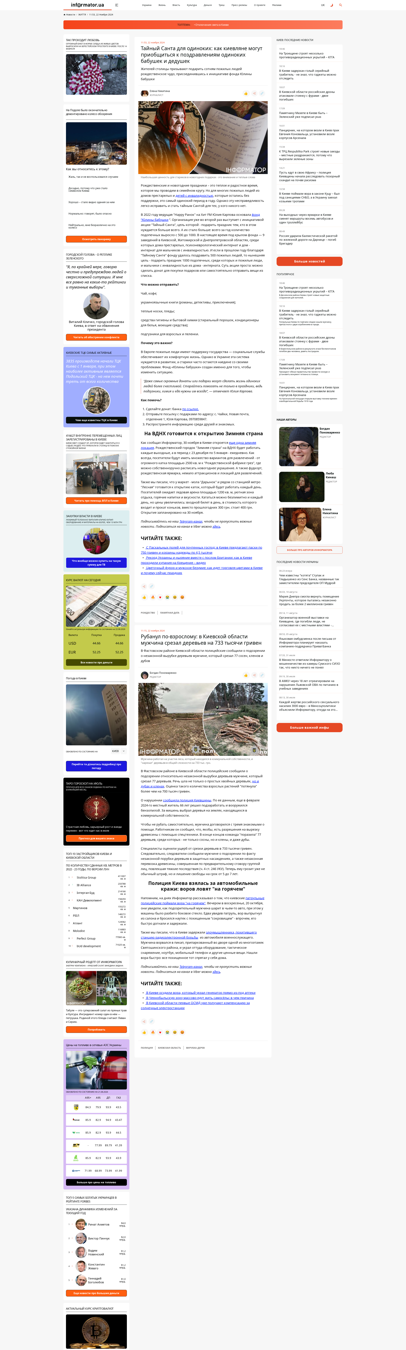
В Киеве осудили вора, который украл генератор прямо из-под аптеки (200, 993)
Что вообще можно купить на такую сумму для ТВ (96, 562)
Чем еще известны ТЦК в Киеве (96, 420)
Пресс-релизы (239, 5)
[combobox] (119, 751)
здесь (216, 526)
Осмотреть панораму (96, 239)
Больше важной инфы (309, 727)
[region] (96, 760)
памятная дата (169, 612)
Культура (192, 5)
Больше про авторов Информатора (309, 549)
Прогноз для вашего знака (96, 838)
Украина (146, 5)
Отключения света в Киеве (212, 25)
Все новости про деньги (96, 662)
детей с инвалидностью (194, 195)
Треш (222, 5)
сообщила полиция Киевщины (187, 800)
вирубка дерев (195, 1047)
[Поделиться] (254, 93)
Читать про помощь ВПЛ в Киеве (96, 500)
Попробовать (96, 1029)
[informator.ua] (87, 5)
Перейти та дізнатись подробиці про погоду (96, 766)
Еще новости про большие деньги (96, 1293)
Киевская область (169, 1047)
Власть (176, 5)
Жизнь (162, 5)
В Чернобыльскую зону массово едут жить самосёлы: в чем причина (199, 998)
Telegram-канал (191, 521)
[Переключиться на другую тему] (332, 5)
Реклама (276, 5)
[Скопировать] (262, 93)
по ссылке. (190, 409)
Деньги (208, 5)
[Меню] (117, 5)
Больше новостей (309, 261)
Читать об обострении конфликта (96, 337)
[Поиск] (341, 5)
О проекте (259, 5)
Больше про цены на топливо (96, 1182)
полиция (147, 1047)
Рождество (148, 612)
